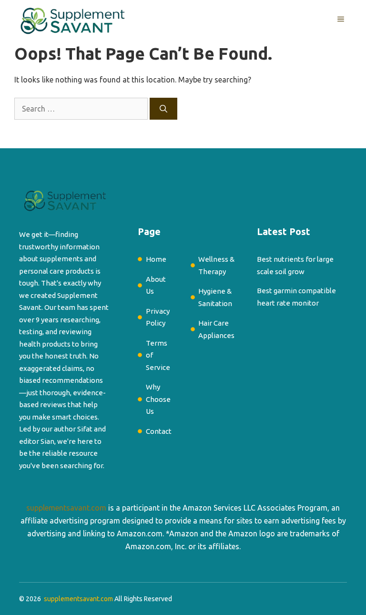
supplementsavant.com (66, 507)
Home (156, 259)
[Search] (163, 109)
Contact (159, 431)
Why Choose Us (158, 399)
